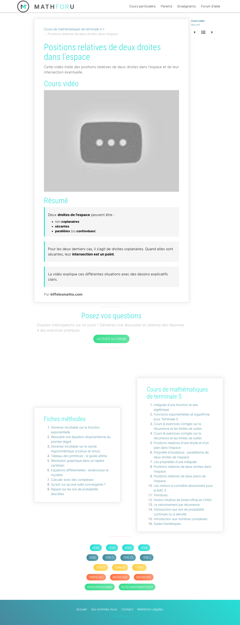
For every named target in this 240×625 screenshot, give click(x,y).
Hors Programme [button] (99, 587)
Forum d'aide (210, 6)
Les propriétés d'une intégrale (175, 462)
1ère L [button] (146, 557)
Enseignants (186, 6)
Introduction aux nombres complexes (180, 519)
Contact (127, 609)
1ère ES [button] (128, 557)
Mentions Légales (150, 609)
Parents (166, 6)
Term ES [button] (120, 567)
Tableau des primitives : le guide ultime (79, 456)
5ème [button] (111, 548)
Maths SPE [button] (143, 577)
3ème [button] (144, 548)
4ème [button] (128, 548)
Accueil (81, 609)
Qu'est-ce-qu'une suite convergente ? (78, 484)
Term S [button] (100, 567)
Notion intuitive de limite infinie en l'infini (182, 500)
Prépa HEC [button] (96, 577)
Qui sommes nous (104, 609)
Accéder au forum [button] (111, 339)
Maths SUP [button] (120, 577)
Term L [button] (139, 567)
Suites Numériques (167, 524)
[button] (194, 32)
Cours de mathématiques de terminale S (73, 29)
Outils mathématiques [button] (137, 587)
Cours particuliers (142, 6)
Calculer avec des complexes (72, 480)
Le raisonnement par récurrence (177, 505)
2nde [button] (92, 557)
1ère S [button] (109, 557)
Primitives (161, 495)
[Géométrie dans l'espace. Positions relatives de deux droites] (111, 141)
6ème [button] (95, 548)
